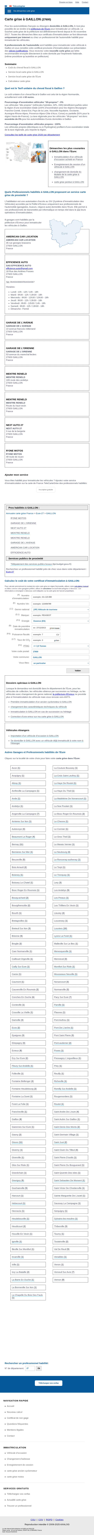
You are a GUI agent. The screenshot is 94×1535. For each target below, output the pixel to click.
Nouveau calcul (14, 1412)
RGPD (49, 1520)
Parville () (59, 1005)
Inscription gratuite (46, 490)
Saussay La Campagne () (67, 1203)
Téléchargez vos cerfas (49, 1383)
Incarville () (18, 1257)
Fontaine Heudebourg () (24, 1089)
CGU (33, 1520)
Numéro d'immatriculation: (20, 597)
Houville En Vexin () (22, 1234)
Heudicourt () (19, 1226)
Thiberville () (60, 1226)
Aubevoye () (18, 829)
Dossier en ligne (66, 2)
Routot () (59, 1104)
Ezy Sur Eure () (20, 1058)
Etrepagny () (18, 1043)
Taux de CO (21, 640)
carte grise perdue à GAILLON (69, 182)
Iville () (15, 1264)
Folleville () (18, 1073)
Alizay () (16, 783)
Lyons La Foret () (63, 936)
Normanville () (61, 989)
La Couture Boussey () (66, 768)
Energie (22, 620)
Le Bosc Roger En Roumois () (69, 814)
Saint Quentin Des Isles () (67, 1173)
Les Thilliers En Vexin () (66, 905)
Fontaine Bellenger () (23, 1081)
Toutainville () (61, 1241)
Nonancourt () (61, 982)
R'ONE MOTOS (18, 518)
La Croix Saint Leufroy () (66, 775)
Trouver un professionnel (19, 1506)
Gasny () (17, 1134)
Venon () (59, 1264)
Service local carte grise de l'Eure (24, 76)
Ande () (16, 798)
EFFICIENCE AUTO (20, 552)
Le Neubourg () (62, 852)
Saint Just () (60, 1142)
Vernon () (59, 1279)
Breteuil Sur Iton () (21, 928)
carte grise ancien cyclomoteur (22, 1471)
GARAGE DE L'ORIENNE (23, 523)
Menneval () (60, 959)
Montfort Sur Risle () (64, 966)
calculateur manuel (81, 586)
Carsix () (16, 974)
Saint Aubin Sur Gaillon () (67, 1119)
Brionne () (17, 936)
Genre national (19, 609)
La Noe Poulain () (63, 806)
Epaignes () (18, 1035)
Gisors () (17, 1142)
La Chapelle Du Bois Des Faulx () (27, 1296)
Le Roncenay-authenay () (67, 859)
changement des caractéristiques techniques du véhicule (39, 707)
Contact (85, 2)
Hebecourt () (18, 1203)
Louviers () (60, 928)
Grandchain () (19, 1173)
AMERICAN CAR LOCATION (25, 547)
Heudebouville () (20, 1218)
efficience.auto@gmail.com (19, 268)
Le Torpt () (59, 867)
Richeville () (60, 1081)
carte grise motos (15, 1477)
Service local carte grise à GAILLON (26, 72)
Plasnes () (59, 1012)
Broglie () (17, 943)
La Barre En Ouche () (23, 1279)
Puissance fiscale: (18, 634)
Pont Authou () (61, 1020)
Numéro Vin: (21, 603)
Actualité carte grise (16, 1500)
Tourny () (59, 1234)
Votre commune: (20, 657)
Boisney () (17, 875)
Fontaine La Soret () (22, 1096)
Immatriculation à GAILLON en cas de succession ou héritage (41, 711)
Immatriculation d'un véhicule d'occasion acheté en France (68, 158)
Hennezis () (18, 1211)
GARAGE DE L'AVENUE (23, 542)
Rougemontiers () (63, 1096)
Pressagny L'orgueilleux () (67, 1058)
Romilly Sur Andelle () (65, 1089)
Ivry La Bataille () (20, 1272)
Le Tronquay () (62, 875)
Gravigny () (18, 1180)
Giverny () (17, 1150)
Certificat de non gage (18, 1418)
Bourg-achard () (20, 898)
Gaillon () (17, 1119)
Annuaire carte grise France (19, 513)
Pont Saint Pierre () (64, 1035)
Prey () (58, 1066)
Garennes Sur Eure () (23, 1127)
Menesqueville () (63, 951)
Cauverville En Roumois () (25, 989)
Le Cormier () (61, 829)
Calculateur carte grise (19, 81)
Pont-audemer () (62, 1043)
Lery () (58, 882)
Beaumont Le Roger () (23, 836)
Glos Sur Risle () (20, 1165)
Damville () (18, 1020)
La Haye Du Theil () (64, 791)
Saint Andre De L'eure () (66, 1112)
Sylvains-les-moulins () (66, 1218)
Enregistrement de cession (20, 1465)
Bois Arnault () (19, 867)
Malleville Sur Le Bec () (66, 943)
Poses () (59, 1050)
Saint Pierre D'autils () (65, 1157)
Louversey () (61, 921)
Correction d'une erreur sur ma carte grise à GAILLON (37, 716)
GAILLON (51, 513)
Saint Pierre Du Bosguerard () (69, 1165)
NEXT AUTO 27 (18, 528)
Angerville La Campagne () (25, 814)
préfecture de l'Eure (40, 29)
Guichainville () (20, 1188)
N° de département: (14, 1368)
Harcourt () (18, 1195)
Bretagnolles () (19, 921)
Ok (39, 1368)
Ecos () (16, 1027)
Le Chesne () (61, 821)
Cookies (59, 1520)
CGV (40, 1520)
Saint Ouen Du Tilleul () (66, 1150)
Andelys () (17, 806)
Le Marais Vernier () (64, 844)
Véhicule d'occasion (17, 1453)
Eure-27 (40, 513)
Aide (77, 2)
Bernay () (17, 844)
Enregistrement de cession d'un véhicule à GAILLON (69, 165)
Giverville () (18, 1157)
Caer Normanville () (22, 951)
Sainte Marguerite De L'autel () (69, 1195)
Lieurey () (59, 913)
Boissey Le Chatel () (22, 882)
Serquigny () (60, 1211)
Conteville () (18, 1005)
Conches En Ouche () (23, 997)
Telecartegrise (19, 6)
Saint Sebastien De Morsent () (69, 1180)
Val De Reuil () (61, 1249)
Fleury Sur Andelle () (22, 1066)
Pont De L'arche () (63, 1027)
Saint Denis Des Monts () (67, 1127)
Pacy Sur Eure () (63, 997)
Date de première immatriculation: (19, 627)
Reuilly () (59, 1073)
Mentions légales (15, 1430)
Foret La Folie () (20, 1104)
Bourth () (17, 913)
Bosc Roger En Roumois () (25, 890)
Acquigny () (18, 775)
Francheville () (19, 1112)
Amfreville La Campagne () (25, 791)
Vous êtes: (24, 663)
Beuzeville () (18, 859)
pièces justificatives (18, 51)
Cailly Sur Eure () (21, 966)
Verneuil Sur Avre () (64, 1272)
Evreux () (17, 1050)
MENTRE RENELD (20, 533)
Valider (78, 671)
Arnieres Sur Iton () (22, 821)
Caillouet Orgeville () (22, 959)
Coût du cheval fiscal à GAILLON (24, 67)
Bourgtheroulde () (21, 905)
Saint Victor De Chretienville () (69, 1188)
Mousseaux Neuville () (65, 974)
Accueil (10, 1406)
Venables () (60, 1257)
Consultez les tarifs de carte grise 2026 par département (32, 135)
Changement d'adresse (18, 1459)
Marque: (22, 615)
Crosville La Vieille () (22, 1012)
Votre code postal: (19, 651)
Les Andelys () (61, 890)
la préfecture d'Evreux (63, 694)
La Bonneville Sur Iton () (24, 1287)
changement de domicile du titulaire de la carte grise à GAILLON (67, 174)
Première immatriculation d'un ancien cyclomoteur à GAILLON (41, 702)
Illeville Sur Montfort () (23, 1249)
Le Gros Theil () (62, 836)
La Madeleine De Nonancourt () (70, 798)
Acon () (16, 768)
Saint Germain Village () (66, 1134)
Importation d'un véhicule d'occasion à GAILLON (35, 736)
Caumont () (18, 982)
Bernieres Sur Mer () (22, 852)
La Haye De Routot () (65, 783)
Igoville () (17, 1241)
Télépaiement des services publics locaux (31, 564)
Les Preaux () (61, 898)
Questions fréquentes (17, 1424)
